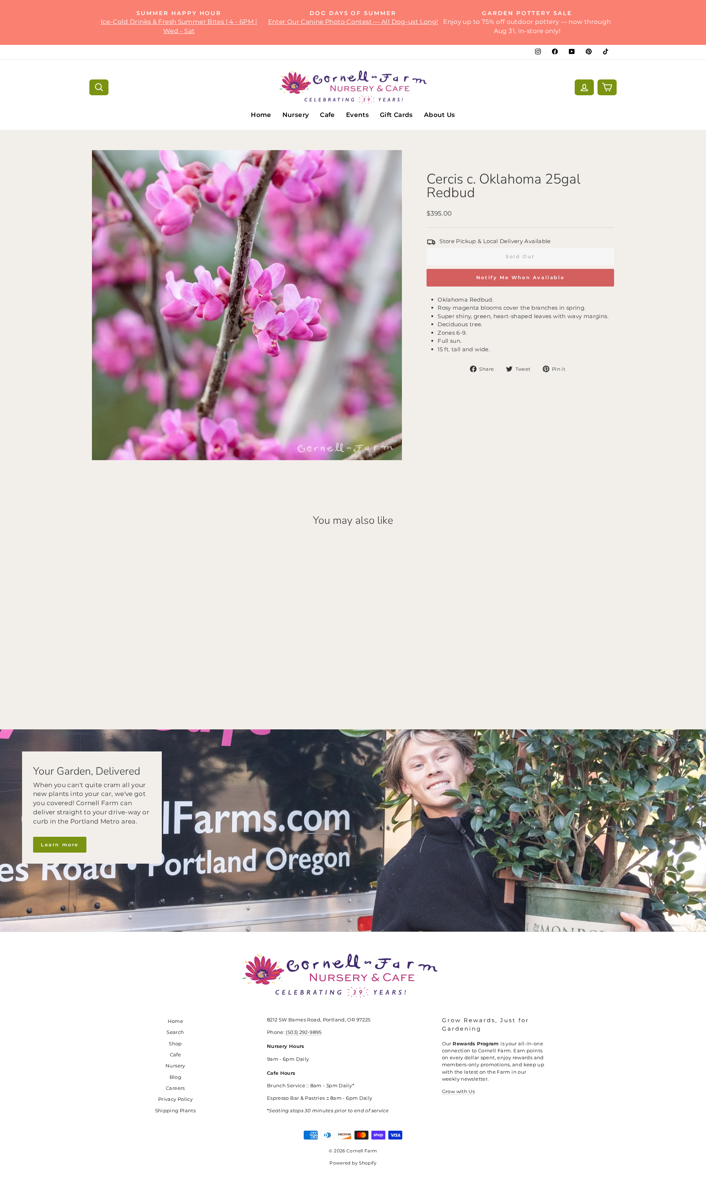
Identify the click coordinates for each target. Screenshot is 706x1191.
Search (175, 1032)
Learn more (60, 844)
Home (261, 114)
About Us (439, 114)
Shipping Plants (175, 1110)
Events (357, 114)
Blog (176, 1077)
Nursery (295, 114)
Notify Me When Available (520, 277)
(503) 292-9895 (303, 1032)
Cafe (327, 114)
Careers (175, 1088)
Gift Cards (396, 114)
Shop (175, 1043)
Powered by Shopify (353, 1163)
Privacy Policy (175, 1099)
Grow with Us (458, 1091)
